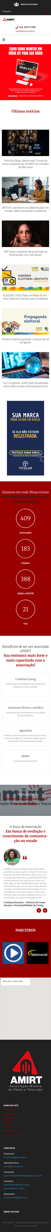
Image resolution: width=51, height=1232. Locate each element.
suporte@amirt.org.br (14, 1188)
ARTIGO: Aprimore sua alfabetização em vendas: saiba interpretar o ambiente (25, 209)
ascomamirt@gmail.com (15, 1197)
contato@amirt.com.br (25, 31)
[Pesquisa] (23, 11)
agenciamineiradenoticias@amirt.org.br (23, 1175)
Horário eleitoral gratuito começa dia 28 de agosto (25, 341)
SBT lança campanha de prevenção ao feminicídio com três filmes (25, 253)
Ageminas (25, 730)
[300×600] (25, 475)
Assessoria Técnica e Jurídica (25, 707)
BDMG (25, 756)
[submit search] (46, 11)
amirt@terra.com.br (13, 1166)
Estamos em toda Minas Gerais (25, 492)
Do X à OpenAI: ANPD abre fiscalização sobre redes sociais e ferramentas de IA (25, 384)
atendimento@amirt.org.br (17, 1184)
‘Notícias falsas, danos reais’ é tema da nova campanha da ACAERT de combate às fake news (25, 164)
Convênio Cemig (25, 679)
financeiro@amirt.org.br (15, 1157)
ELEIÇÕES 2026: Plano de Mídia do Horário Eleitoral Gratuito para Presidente (25, 297)
